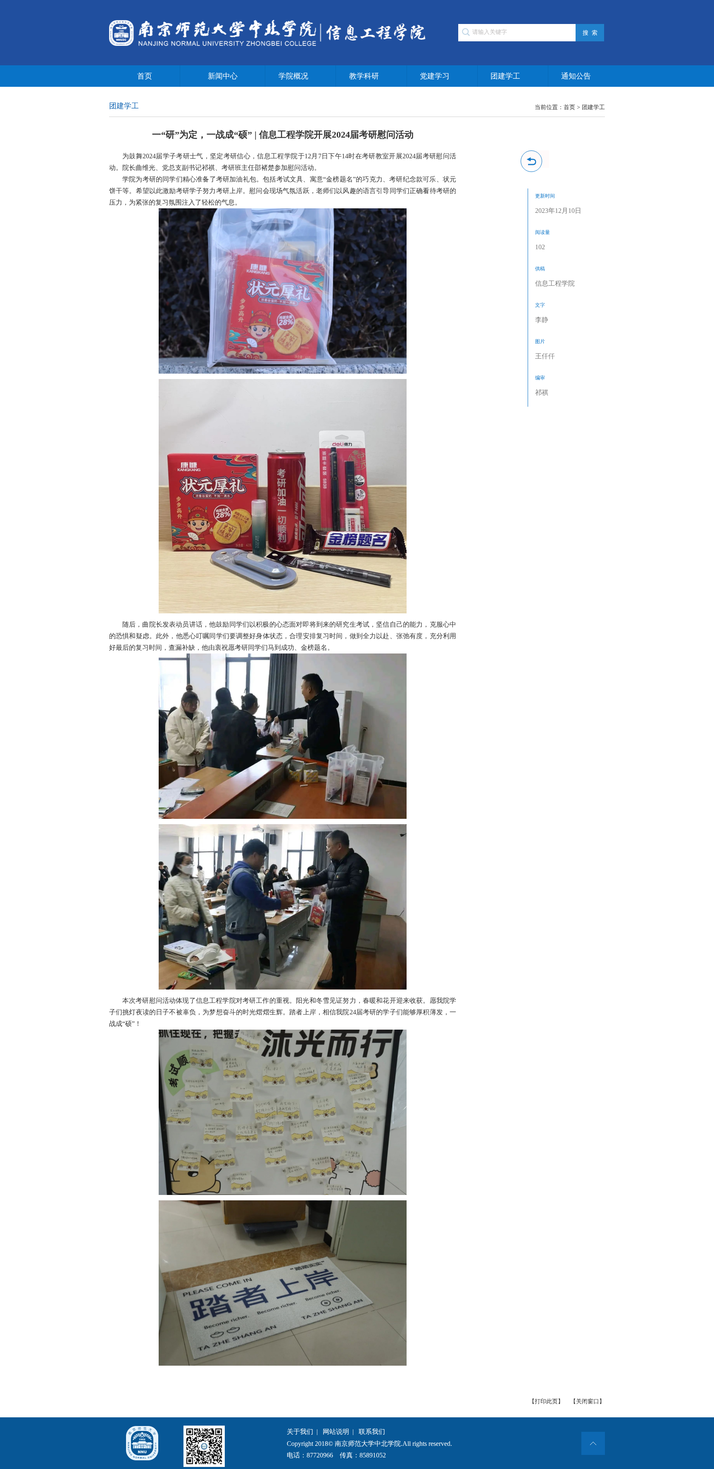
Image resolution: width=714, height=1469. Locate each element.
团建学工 (505, 76)
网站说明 (336, 1431)
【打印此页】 (546, 1401)
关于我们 (300, 1431)
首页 (144, 76)
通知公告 (576, 76)
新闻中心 (223, 76)
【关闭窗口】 (587, 1401)
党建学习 (435, 76)
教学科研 (364, 76)
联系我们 (372, 1431)
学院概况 (293, 76)
